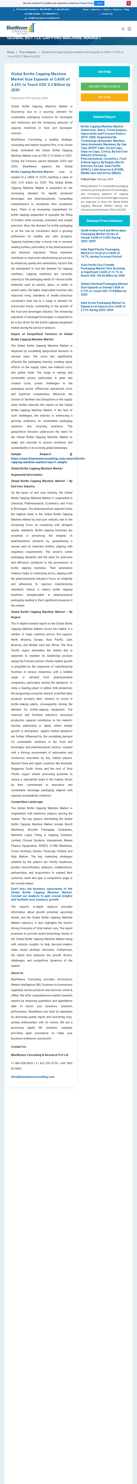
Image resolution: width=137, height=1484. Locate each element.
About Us (96, 9)
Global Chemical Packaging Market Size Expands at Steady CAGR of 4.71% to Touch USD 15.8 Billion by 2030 (104, 289)
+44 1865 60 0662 (32, 14)
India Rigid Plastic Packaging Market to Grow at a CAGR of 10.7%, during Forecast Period (101, 253)
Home (85, 9)
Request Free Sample (104, 86)
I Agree (99, 3)
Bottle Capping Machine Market (32, 172)
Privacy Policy (86, 3)
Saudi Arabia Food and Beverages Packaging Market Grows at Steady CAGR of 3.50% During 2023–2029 (103, 236)
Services (117, 9)
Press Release (27, 52)
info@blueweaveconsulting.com (43, 18)
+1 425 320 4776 (61, 9)
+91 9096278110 (49, 14)
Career (106, 9)
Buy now (104, 97)
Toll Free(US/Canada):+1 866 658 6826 (34, 9)
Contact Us (107, 14)
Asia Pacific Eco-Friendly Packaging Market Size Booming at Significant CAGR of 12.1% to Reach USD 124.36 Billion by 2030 (103, 270)
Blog (127, 9)
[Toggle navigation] (129, 29)
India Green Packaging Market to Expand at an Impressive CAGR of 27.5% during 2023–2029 (103, 306)
